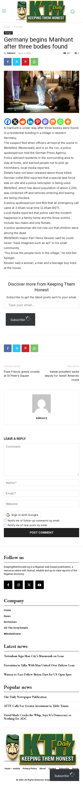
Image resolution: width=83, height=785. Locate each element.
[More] (67, 121)
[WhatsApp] (34, 62)
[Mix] (52, 121)
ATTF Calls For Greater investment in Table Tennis (36, 706)
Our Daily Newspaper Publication (25, 697)
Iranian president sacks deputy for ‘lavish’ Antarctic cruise (62, 375)
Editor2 (11, 53)
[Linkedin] (30, 121)
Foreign (18, 26)
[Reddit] (22, 121)
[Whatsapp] (60, 121)
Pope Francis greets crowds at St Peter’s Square (22, 373)
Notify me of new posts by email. (28, 525)
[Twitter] (16, 62)
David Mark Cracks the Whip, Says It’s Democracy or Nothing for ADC (37, 717)
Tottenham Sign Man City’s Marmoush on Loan (34, 656)
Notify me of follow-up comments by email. (34, 520)
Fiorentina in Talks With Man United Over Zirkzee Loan (39, 665)
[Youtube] (39, 585)
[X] (15, 121)
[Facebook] (8, 62)
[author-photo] (41, 412)
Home (7, 26)
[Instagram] (18, 585)
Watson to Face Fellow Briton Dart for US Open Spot (37, 674)
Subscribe (18, 320)
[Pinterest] (25, 62)
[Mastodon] (45, 121)
